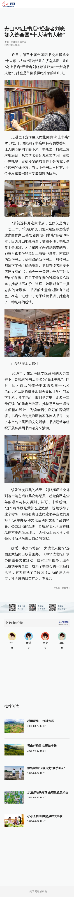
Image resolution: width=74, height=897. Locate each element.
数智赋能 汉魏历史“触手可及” (46, 768)
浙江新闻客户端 (18, 42)
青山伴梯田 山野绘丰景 (42, 745)
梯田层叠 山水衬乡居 (40, 720)
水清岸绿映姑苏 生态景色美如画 (47, 792)
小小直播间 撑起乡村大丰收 (45, 816)
